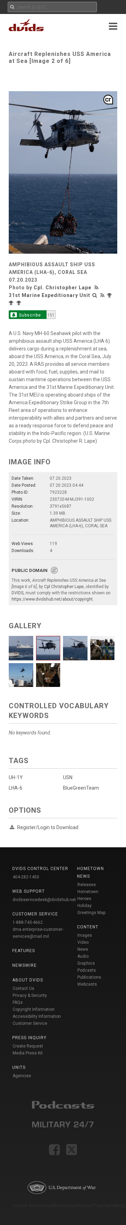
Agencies (22, 1075)
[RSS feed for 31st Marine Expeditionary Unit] (102, 295)
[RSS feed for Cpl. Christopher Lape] (97, 287)
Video (83, 942)
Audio (83, 956)
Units (19, 1067)
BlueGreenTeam (81, 788)
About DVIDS (27, 980)
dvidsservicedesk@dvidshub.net (44, 899)
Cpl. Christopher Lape (62, 287)
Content (87, 927)
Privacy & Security (30, 995)
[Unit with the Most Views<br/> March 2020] (12, 303)
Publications (89, 977)
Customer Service (30, 1023)
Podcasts (86, 970)
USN (67, 777)
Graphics (86, 963)
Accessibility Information (37, 1016)
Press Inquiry (29, 1037)
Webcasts (87, 984)
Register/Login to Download (47, 827)
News (82, 949)
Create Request (28, 1046)
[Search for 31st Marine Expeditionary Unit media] (95, 295)
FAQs (18, 1002)
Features (23, 950)
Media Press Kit (28, 1053)
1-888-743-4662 (28, 922)
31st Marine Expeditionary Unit (49, 295)
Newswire (24, 965)
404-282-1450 (26, 877)
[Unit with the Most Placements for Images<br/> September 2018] (19, 303)
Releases (86, 884)
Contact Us (23, 988)
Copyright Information (34, 1009)
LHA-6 (15, 788)
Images (84, 935)
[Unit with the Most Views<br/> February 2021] (110, 295)
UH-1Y (16, 777)
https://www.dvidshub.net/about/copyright (52, 599)
